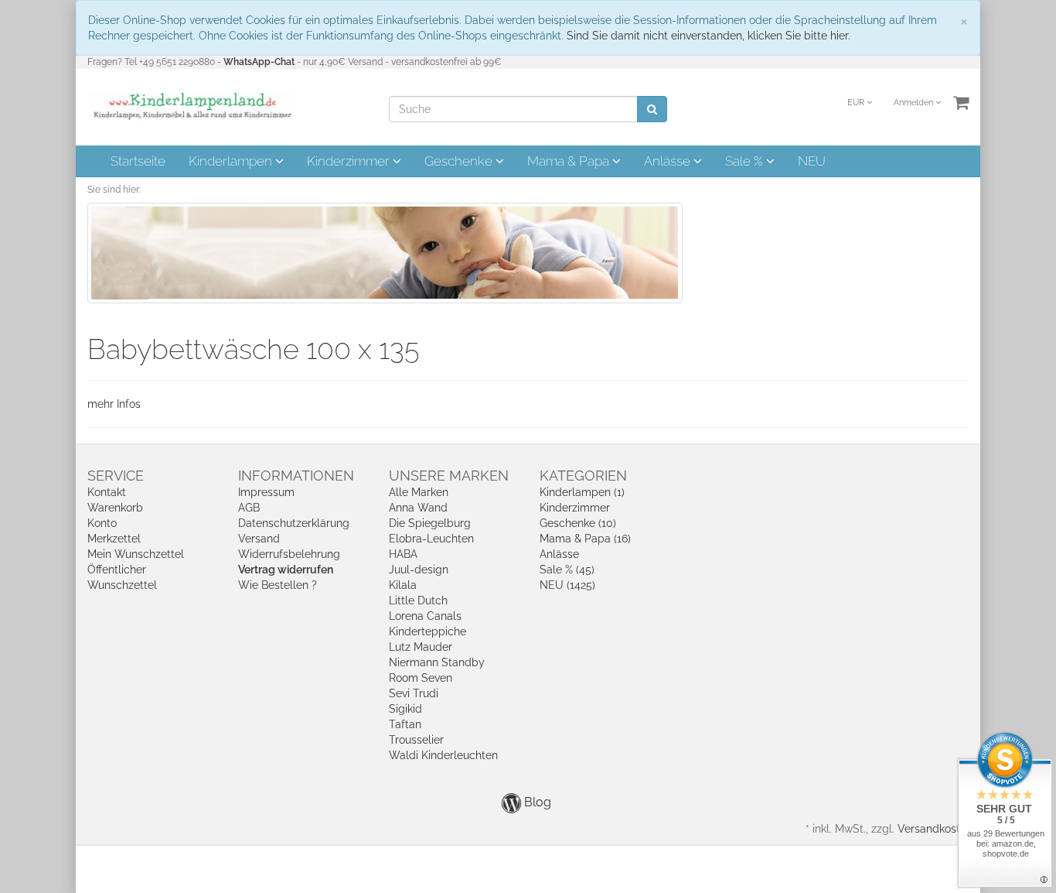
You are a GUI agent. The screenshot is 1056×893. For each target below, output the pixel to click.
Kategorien (583, 475)
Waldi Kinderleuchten (443, 755)
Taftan (405, 724)
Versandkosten (935, 829)
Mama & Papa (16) (585, 538)
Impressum (266, 492)
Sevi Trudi (413, 693)
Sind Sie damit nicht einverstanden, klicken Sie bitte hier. (708, 35)
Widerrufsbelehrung (289, 554)
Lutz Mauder (420, 647)
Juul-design (418, 569)
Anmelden (914, 103)
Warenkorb (115, 507)
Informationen (296, 475)
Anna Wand (418, 507)
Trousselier (416, 740)
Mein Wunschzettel (135, 554)
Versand (259, 538)
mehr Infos (114, 404)
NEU (812, 161)
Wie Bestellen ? (277, 585)
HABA (403, 554)
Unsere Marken (449, 475)
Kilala (403, 585)
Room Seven (420, 678)
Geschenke (460, 161)
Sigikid (405, 709)
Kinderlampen (232, 161)
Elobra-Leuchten (431, 538)
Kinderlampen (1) (582, 492)
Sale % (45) (567, 569)
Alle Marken (418, 492)
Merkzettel (114, 538)
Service (115, 475)
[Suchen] (652, 109)
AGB (249, 507)
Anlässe (668, 161)
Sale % (745, 161)
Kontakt (106, 492)
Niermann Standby (437, 662)
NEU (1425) (567, 585)
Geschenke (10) (578, 523)
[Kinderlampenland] (191, 106)
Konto (102, 523)
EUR (857, 103)
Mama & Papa (569, 161)
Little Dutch (418, 600)
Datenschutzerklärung (293, 523)
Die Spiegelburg (430, 523)
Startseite (138, 161)
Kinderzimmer (350, 161)
